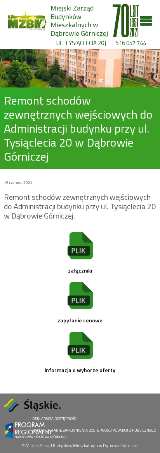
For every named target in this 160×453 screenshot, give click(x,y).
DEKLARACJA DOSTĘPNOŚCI (55, 419)
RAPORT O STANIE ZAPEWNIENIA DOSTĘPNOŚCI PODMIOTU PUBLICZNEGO (94, 430)
